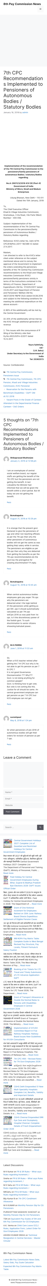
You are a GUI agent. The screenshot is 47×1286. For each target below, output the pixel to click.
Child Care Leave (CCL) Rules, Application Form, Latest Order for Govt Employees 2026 (22, 1228)
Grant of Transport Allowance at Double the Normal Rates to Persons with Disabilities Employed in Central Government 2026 (23, 1003)
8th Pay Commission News (22, 4)
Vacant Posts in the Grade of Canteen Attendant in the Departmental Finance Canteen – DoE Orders (22, 403)
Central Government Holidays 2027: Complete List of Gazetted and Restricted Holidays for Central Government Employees (22, 846)
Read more (8, 873)
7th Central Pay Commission (19, 372)
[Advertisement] (23, 38)
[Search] (40, 827)
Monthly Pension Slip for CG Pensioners (21, 1215)
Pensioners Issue (11, 375)
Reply (9, 502)
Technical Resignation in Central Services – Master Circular (21, 1238)
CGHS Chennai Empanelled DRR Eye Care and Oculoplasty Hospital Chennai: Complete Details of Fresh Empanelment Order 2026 (23, 1123)
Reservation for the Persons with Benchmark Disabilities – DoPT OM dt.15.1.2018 (19, 392)
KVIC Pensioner (23, 386)
